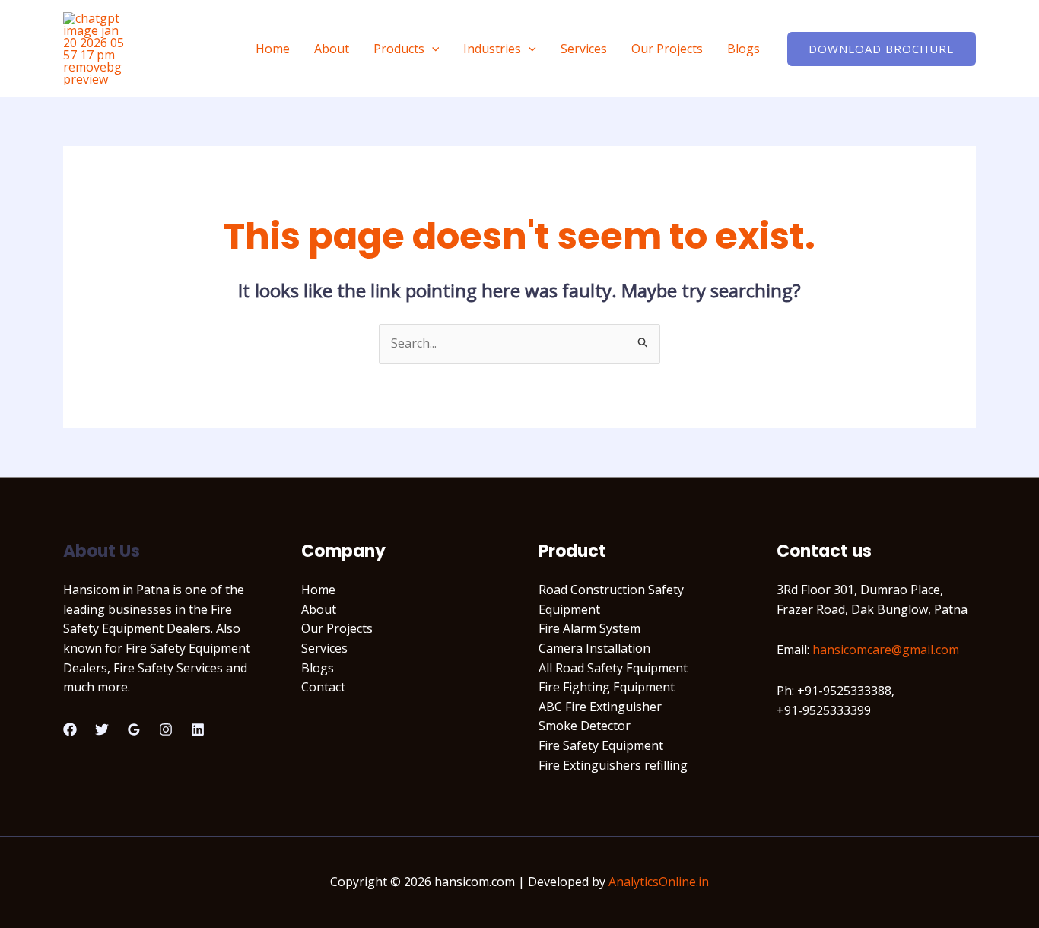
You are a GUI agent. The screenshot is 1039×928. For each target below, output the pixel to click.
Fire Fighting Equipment (607, 687)
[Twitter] (102, 729)
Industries (492, 48)
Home (273, 48)
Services (584, 48)
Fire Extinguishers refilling (613, 765)
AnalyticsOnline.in (658, 881)
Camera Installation (594, 648)
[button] (432, 48)
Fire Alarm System (589, 628)
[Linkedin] (198, 729)
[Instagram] (166, 729)
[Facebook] (70, 729)
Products (398, 48)
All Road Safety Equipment (613, 667)
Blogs (743, 48)
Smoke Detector (585, 725)
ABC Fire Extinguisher (600, 706)
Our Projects (667, 48)
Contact (323, 687)
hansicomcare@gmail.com (885, 649)
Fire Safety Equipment (601, 745)
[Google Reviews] (134, 729)
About (331, 48)
